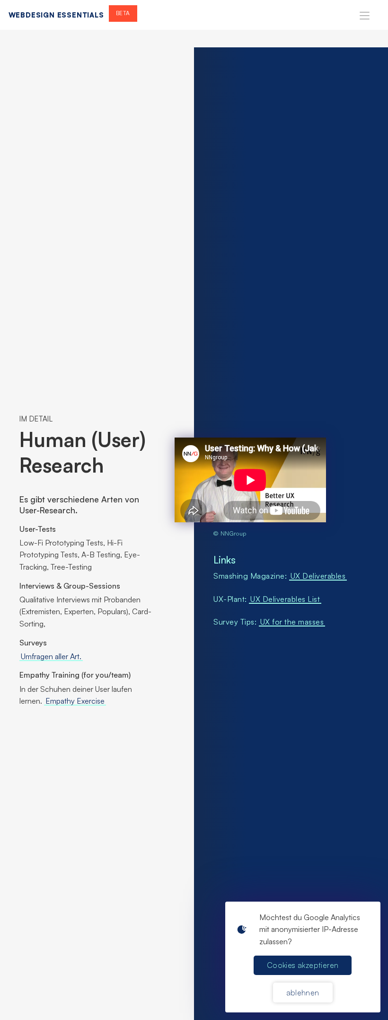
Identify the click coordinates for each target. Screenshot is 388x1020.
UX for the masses (292, 621)
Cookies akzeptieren (303, 965)
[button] (364, 15)
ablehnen (302, 992)
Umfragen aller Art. (51, 656)
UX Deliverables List (285, 599)
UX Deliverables (318, 576)
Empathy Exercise (75, 701)
